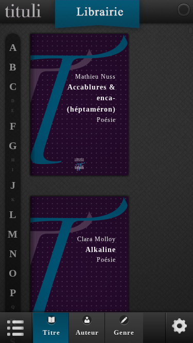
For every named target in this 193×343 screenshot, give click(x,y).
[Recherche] (183, 9)
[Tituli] (23, 4)
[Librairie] (97, 17)
